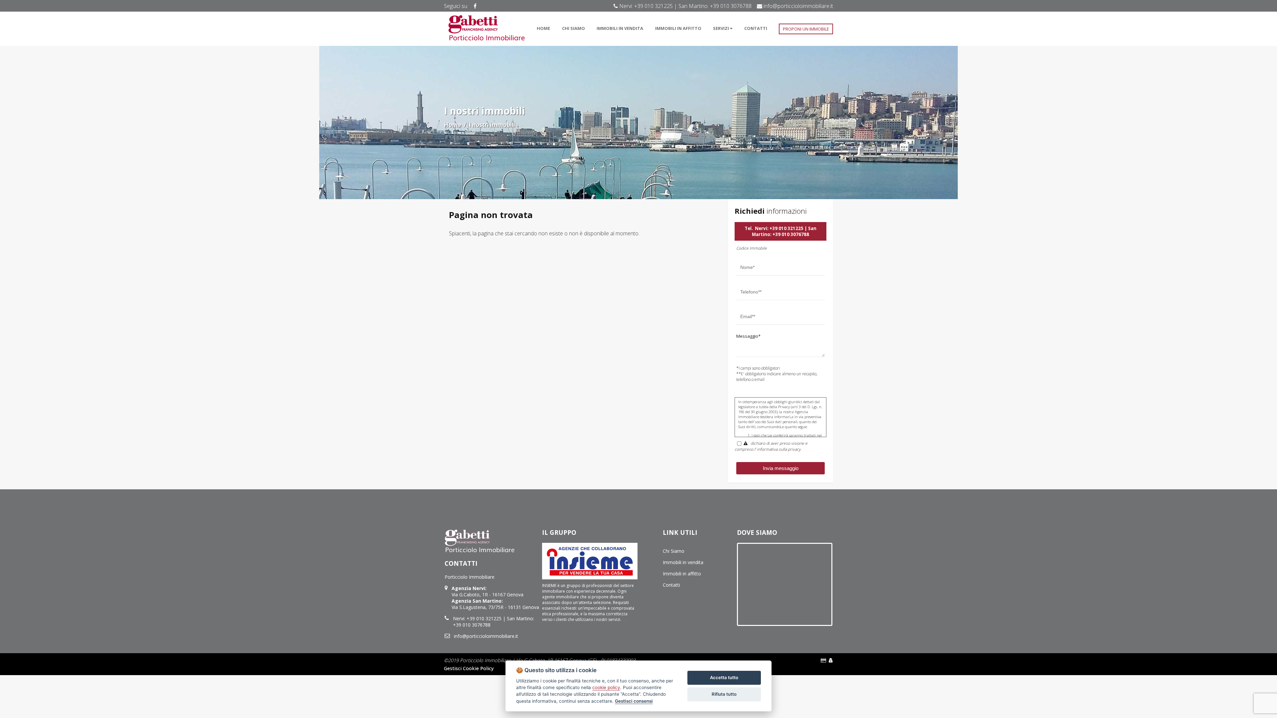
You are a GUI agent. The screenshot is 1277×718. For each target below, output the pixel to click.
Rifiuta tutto (724, 694)
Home (452, 125)
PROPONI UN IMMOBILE (806, 29)
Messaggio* (748, 336)
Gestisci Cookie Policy (469, 668)
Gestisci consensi (634, 701)
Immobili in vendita (683, 562)
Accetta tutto (724, 677)
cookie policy (606, 687)
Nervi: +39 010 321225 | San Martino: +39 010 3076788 (784, 231)
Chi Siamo (673, 551)
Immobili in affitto (682, 573)
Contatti (671, 585)
